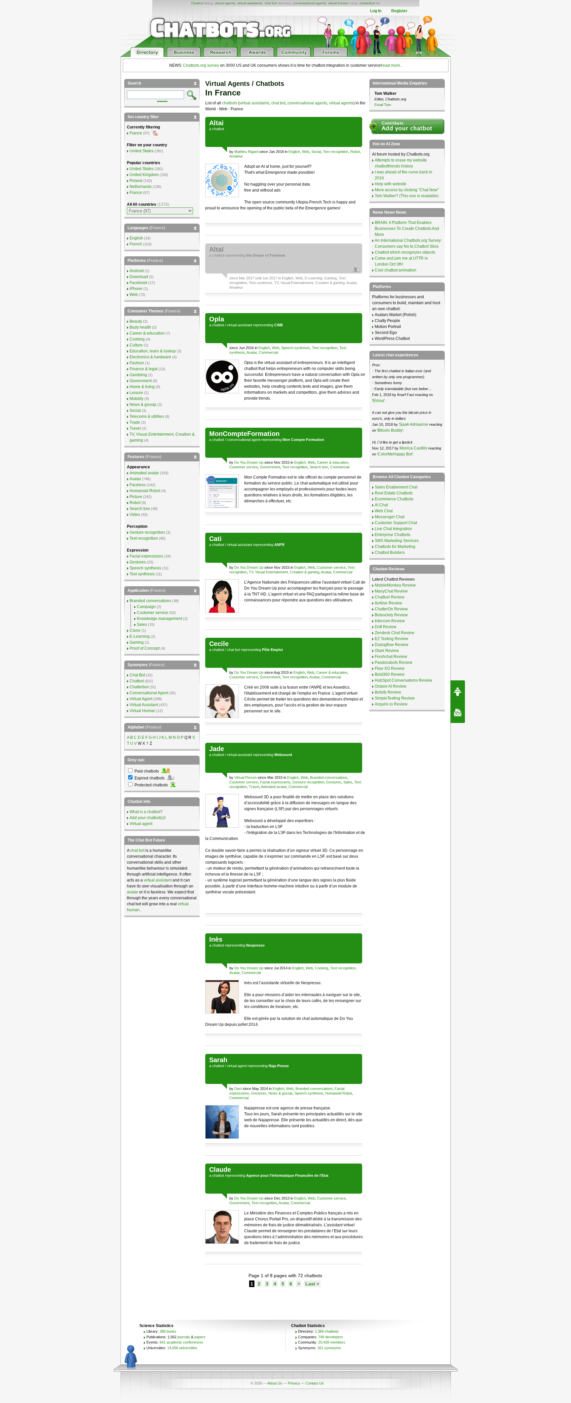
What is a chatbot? (146, 811)
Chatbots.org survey (201, 65)
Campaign (146, 606)
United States (142, 151)
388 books (168, 1331)
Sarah (218, 1059)
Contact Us (315, 1383)
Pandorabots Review (393, 662)
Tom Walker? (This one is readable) (406, 196)
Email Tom (382, 105)
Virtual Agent (141, 699)
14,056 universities (182, 1348)
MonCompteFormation (244, 433)
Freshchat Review (391, 656)
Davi (238, 1089)
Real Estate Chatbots (394, 493)
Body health (140, 327)
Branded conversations (328, 777)
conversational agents (309, 3)
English (294, 152)
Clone (135, 630)
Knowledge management (159, 618)
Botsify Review (388, 692)
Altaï (216, 249)
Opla (216, 319)
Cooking (321, 968)
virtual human (338, 3)
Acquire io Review (391, 704)
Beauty (136, 321)
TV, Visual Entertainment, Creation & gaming (309, 283)
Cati (215, 538)
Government (270, 467)
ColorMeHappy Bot (395, 454)
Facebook (138, 282)
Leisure (136, 392)
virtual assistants (249, 3)
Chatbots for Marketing (395, 546)
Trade (135, 422)
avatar (132, 892)
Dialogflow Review (391, 644)
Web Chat (384, 511)
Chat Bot (137, 675)
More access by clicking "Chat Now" (407, 190)
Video (135, 514)
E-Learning (313, 278)
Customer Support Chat (396, 523)
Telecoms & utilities (147, 416)
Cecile (219, 643)
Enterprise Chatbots (392, 534)
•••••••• (162, 100)
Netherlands (141, 186)
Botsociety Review (391, 615)
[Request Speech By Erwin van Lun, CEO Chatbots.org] (457, 691)
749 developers (330, 1337)
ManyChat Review (391, 591)
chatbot (218, 129)
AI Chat (381, 505)
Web (305, 152)
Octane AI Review (390, 686)
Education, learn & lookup (153, 351)
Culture (136, 345)
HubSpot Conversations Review (403, 680)
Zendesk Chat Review (394, 632)
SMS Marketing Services (397, 540)
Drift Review (386, 627)
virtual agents (225, 3)
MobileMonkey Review (395, 585)
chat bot (270, 3)
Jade (216, 748)
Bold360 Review (389, 674)
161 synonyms (329, 1348)
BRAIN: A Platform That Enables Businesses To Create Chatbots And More (407, 228)
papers (200, 1337)
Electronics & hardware (150, 357)
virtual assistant (239, 325)
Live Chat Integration (393, 528)
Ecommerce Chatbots (394, 499)
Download (139, 276)
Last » (312, 1283)
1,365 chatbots (327, 1331)
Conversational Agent (149, 693)
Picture (136, 496)
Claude (220, 1169)
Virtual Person (245, 777)
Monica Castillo (413, 448)
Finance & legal (144, 369)
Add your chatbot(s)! (148, 817)
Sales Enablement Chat (396, 487)
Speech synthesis (295, 348)
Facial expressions (275, 782)
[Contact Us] (457, 712)
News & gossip (280, 1093)
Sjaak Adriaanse (413, 424)
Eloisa (378, 400)
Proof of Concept (145, 648)
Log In (375, 11)
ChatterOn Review (391, 609)
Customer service (243, 467)
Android (137, 271)
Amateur (236, 156)
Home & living (142, 386)
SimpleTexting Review (395, 698)
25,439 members (331, 1342)
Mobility (136, 398)
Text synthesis (260, 283)
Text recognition (335, 152)
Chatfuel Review (389, 597)
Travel (254, 787)
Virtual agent (141, 823)
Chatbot (197, 3)
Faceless (138, 485)
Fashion (137, 363)
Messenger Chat (389, 517)
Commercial (268, 352)
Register (399, 11)
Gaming (330, 278)
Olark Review (387, 650)
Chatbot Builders (390, 552)
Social (316, 152)
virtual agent (237, 1066)
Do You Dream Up (248, 462)
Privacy (294, 1383)
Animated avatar (273, 787)
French (136, 244)
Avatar (351, 283)
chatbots (229, 103)
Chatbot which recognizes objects (405, 252)
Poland (136, 180)
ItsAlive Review (388, 603)
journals (183, 1337)
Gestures (333, 782)
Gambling (138, 375)
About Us (274, 1383)
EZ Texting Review (391, 638)
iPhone (136, 288)
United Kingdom (144, 174)
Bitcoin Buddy (390, 430)
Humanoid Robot (338, 1093)
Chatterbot (139, 687)
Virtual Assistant (144, 704)
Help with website (390, 184)
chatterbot (367, 3)
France (136, 133)
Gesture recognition (308, 782)
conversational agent (243, 440)
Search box (319, 467)
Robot (355, 152)
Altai (216, 122)
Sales (347, 782)
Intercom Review (390, 621)
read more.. (392, 65)
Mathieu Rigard (246, 152)
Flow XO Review (389, 668)
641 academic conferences (181, 1342)
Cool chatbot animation (395, 270)
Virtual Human (142, 710)
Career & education (332, 462)
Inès (215, 939)
